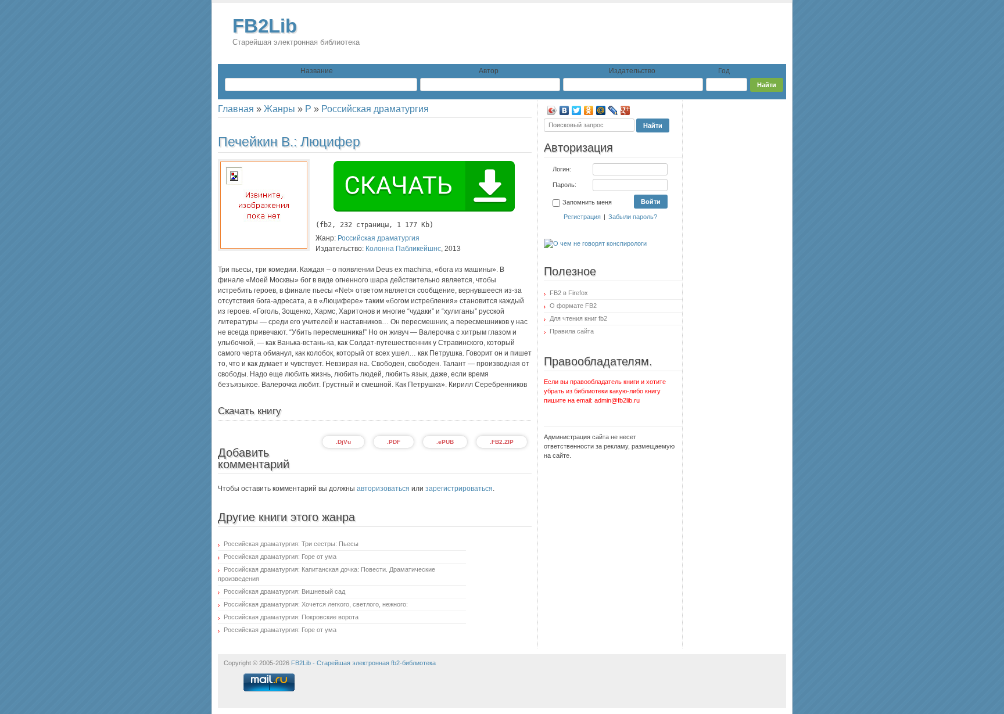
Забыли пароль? (632, 216)
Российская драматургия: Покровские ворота (291, 616)
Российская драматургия (375, 109)
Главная (236, 109)
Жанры (279, 109)
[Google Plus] (625, 110)
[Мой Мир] (601, 110)
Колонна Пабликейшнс (403, 249)
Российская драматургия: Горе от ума (280, 556)
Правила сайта (572, 331)
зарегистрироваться (459, 489)
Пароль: (564, 184)
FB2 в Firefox (569, 292)
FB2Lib (296, 31)
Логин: (562, 169)
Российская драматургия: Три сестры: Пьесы (291, 543)
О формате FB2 (573, 305)
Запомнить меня (587, 202)
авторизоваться (383, 489)
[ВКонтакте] (564, 110)
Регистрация (582, 216)
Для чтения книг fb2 (578, 318)
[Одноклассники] (589, 110)
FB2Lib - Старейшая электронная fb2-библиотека (363, 662)
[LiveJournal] (613, 110)
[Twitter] (577, 110)
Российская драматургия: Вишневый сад (284, 591)
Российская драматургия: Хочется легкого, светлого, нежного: (316, 604)
